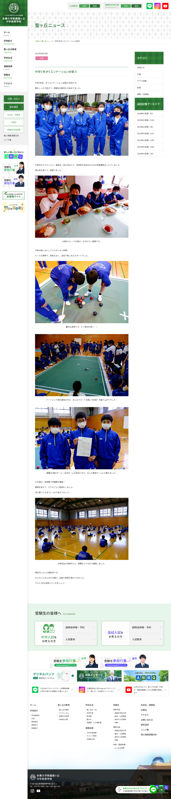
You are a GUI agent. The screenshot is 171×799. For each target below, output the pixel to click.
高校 (95, 6)
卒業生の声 (91, 739)
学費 (116, 722)
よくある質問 (119, 748)
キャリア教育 (92, 736)
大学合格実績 (92, 733)
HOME (37, 41)
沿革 (33, 718)
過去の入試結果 (120, 719)
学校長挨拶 (35, 715)
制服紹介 (34, 728)
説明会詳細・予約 (74, 627)
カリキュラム (64, 713)
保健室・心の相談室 (94, 722)
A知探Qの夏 (63, 719)
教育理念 (34, 722)
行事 (41, 58)
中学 (84, 6)
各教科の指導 (64, 716)
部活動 (89, 716)
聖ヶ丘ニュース (47, 41)
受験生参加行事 (120, 713)
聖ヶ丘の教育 (64, 710)
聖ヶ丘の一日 (92, 710)
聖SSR (89, 719)
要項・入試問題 (120, 716)
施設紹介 (34, 725)
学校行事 (90, 713)
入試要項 (70, 639)
